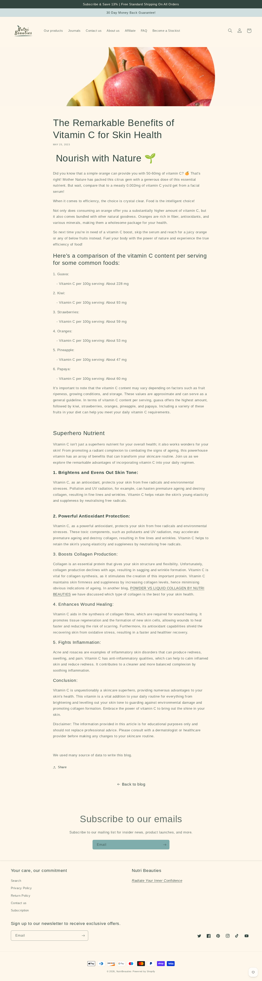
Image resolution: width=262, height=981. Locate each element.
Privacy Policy (21, 888)
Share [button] (62, 767)
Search (16, 880)
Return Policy (20, 895)
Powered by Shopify (144, 971)
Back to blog (134, 784)
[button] (230, 30)
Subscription (20, 910)
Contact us (19, 903)
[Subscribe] (164, 845)
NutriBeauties (124, 971)
